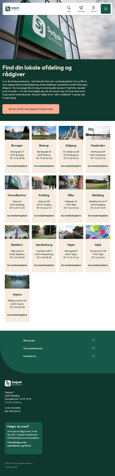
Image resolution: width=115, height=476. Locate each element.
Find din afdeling (13, 402)
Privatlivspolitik (11, 467)
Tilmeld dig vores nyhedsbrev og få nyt (19, 444)
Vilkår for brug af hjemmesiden (18, 463)
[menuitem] (33, 9)
